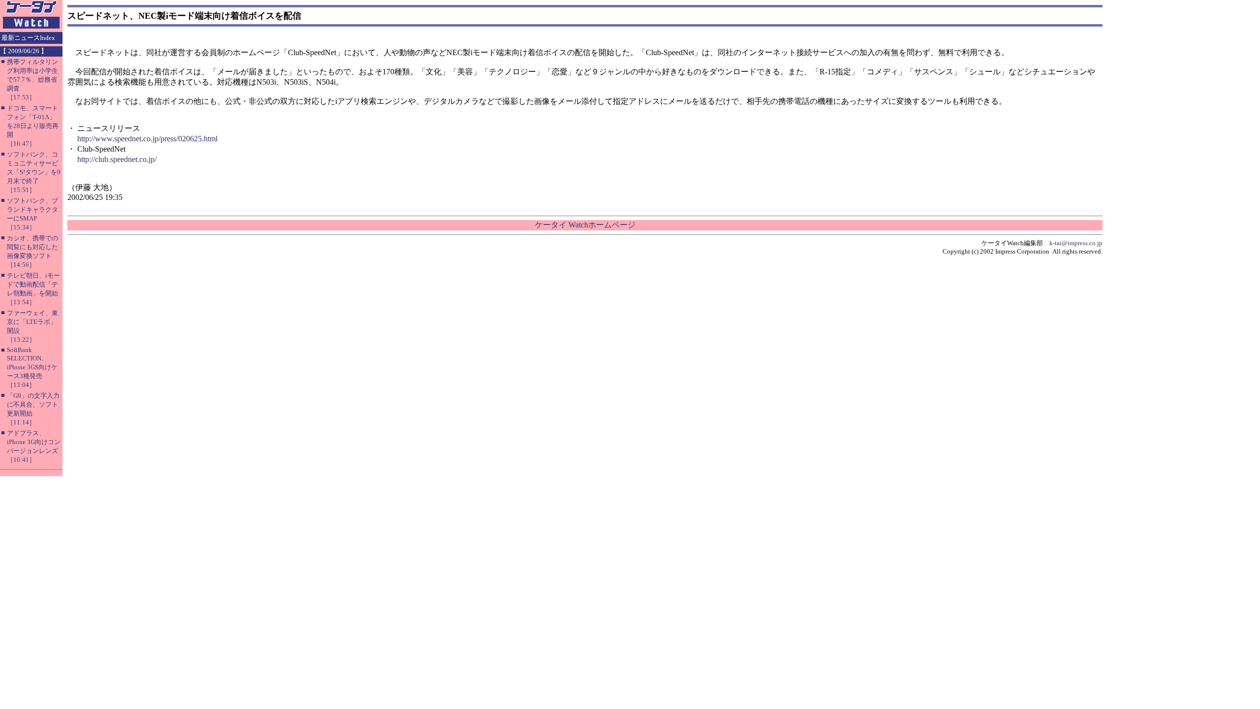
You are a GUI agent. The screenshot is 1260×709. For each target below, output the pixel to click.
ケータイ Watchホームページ (585, 225)
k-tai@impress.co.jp (1075, 243)
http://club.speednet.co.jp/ (117, 159)
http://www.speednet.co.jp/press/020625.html (147, 138)
